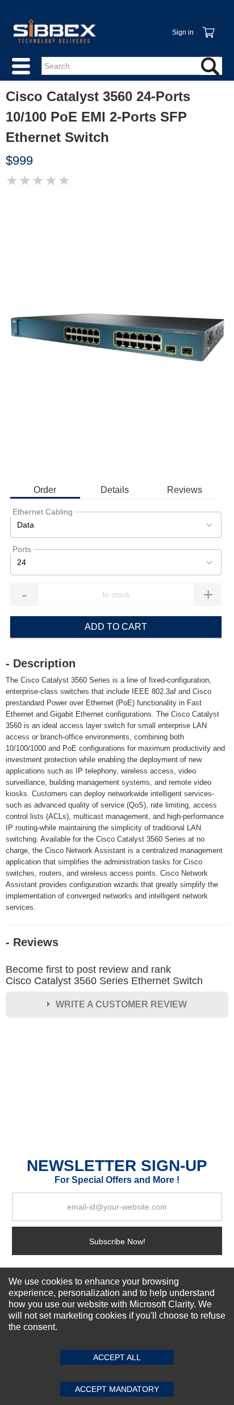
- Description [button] (41, 663)
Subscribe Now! (117, 1241)
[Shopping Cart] (208, 26)
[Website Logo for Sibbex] (54, 31)
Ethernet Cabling (42, 511)
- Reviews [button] (32, 942)
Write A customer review (121, 1004)
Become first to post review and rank (104, 975)
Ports (21, 549)
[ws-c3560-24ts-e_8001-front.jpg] (117, 334)
